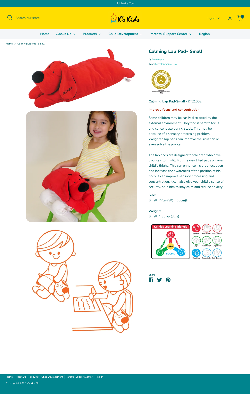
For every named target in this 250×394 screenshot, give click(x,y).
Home (44, 34)
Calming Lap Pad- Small (31, 43)
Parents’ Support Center (169, 34)
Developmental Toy (166, 64)
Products (90, 34)
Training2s (158, 59)
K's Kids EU (33, 383)
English (211, 18)
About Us (64, 34)
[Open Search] (10, 17)
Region (204, 34)
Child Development (123, 34)
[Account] (230, 18)
